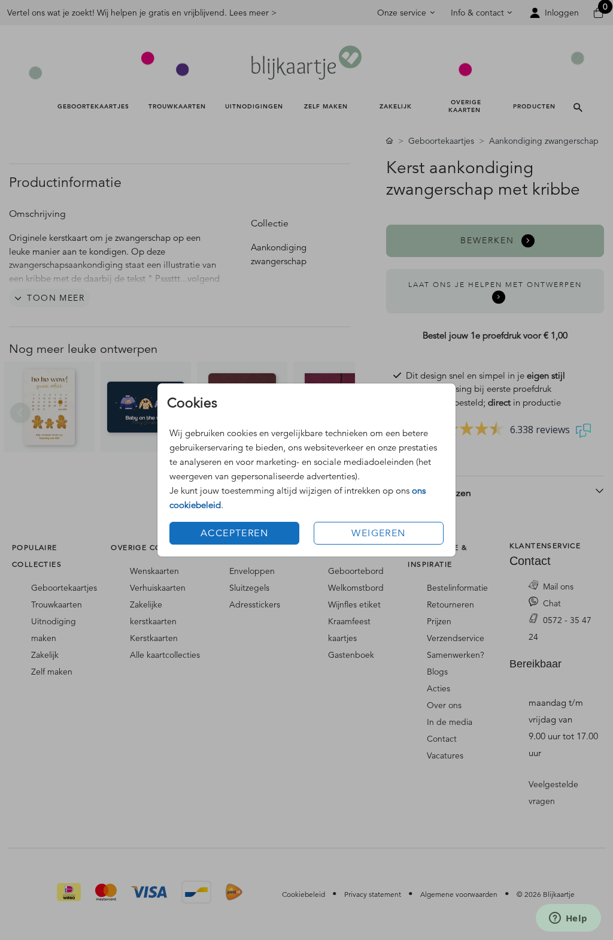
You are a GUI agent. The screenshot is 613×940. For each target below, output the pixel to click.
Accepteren (234, 533)
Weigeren (378, 533)
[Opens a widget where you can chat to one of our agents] (568, 919)
